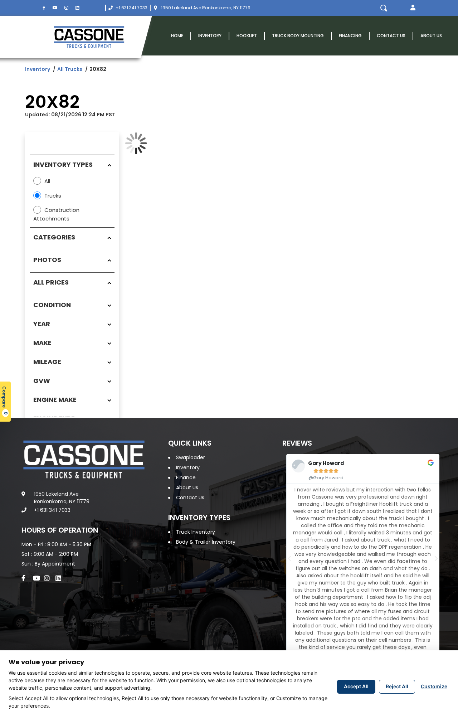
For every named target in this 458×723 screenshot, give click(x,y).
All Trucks (69, 69)
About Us (431, 36)
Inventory (209, 36)
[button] (412, 8)
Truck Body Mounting (298, 36)
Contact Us (391, 36)
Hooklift (247, 36)
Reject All (397, 686)
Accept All (356, 686)
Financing (350, 36)
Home (177, 36)
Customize (434, 686)
